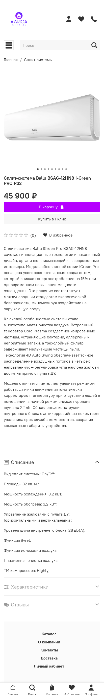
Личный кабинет (49, 666)
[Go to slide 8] (62, 169)
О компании (49, 641)
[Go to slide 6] (55, 169)
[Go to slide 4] (48, 169)
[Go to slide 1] (38, 169)
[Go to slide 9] (66, 169)
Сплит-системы (38, 59)
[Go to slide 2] (41, 169)
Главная (11, 59)
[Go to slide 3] (45, 169)
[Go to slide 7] (59, 169)
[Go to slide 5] (52, 169)
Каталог (49, 633)
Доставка (49, 658)
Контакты (49, 649)
